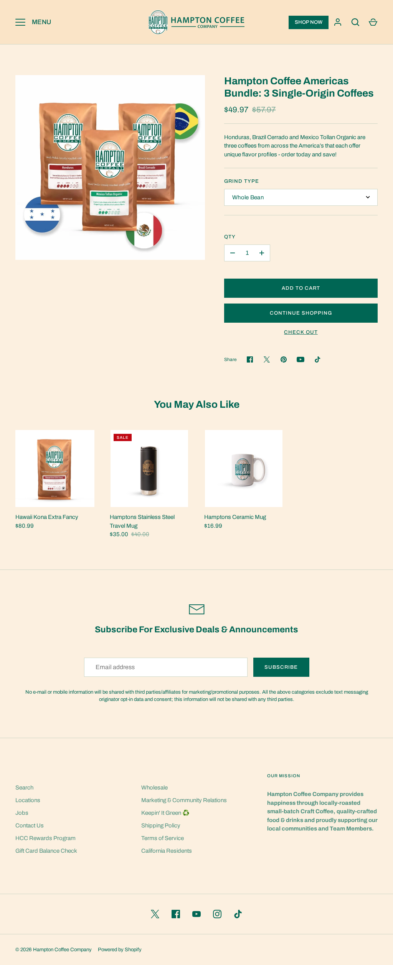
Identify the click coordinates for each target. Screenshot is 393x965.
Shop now (308, 22)
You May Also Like (196, 404)
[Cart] (373, 22)
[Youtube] (300, 359)
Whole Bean (248, 197)
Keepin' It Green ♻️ (165, 813)
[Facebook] (175, 914)
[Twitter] (155, 914)
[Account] (337, 22)
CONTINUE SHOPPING (301, 313)
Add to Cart (301, 288)
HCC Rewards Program (45, 838)
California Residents (166, 851)
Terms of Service (162, 838)
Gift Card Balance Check (46, 851)
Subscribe (281, 667)
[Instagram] (217, 914)
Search (24, 787)
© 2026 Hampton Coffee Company (53, 949)
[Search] (355, 22)
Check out (300, 332)
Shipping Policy (160, 825)
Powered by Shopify (120, 949)
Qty (230, 237)
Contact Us (29, 825)
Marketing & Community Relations (184, 800)
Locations (27, 800)
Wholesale (154, 787)
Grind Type (241, 181)
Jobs (21, 813)
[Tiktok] (317, 359)
